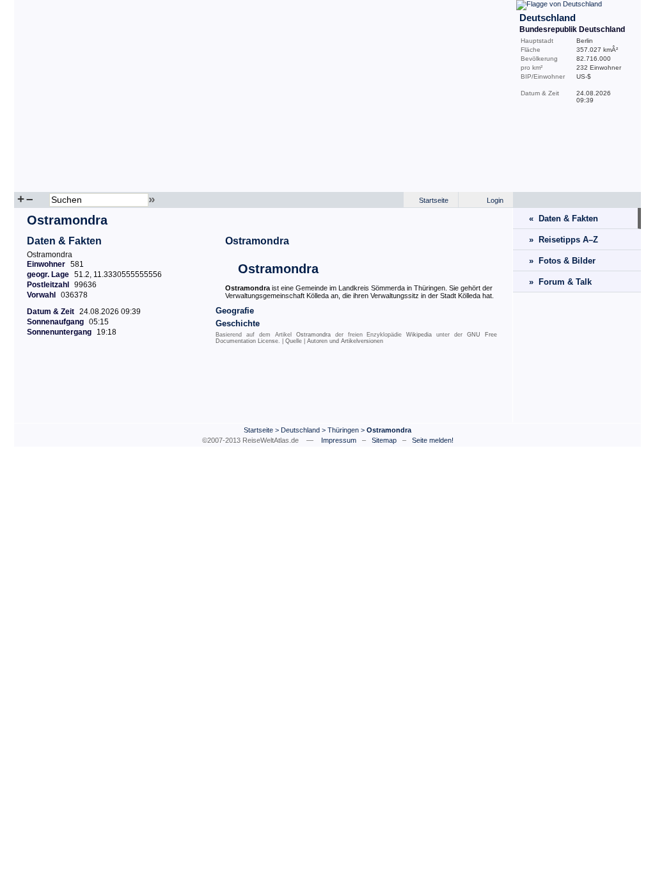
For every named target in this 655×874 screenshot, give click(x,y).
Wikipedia (419, 334)
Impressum (338, 440)
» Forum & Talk (560, 282)
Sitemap (384, 440)
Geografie (235, 310)
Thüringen (343, 430)
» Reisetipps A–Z (563, 239)
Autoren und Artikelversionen (345, 341)
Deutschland (300, 430)
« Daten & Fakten (563, 218)
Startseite (433, 200)
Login (495, 200)
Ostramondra (257, 240)
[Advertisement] (263, 387)
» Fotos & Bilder (562, 261)
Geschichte (238, 323)
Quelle (293, 341)
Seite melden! (433, 440)
